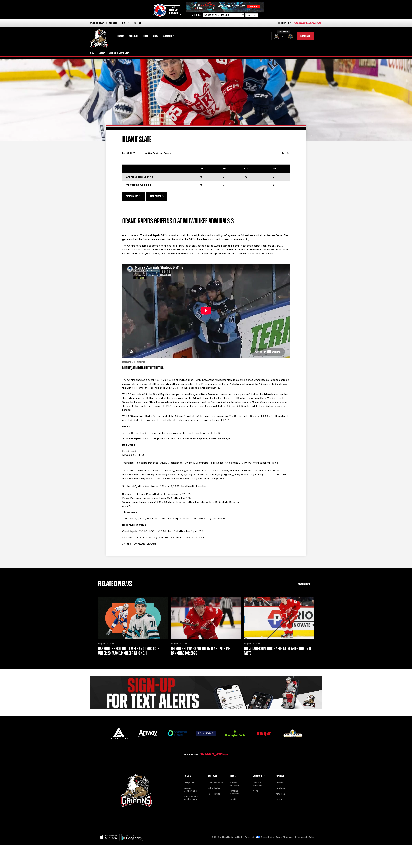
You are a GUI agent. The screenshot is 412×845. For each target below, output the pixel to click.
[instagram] (134, 23)
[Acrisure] (119, 733)
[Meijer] (264, 733)
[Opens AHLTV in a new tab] (225, 6)
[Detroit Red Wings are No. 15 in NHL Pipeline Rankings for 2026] (206, 618)
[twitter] (129, 23)
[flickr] (140, 23)
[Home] (99, 38)
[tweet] (288, 153)
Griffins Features (234, 792)
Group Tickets (191, 783)
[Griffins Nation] (206, 692)
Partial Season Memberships (191, 797)
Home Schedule (215, 783)
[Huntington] (235, 733)
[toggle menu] (320, 36)
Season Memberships (190, 789)
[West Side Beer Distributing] (293, 733)
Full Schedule (214, 788)
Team (145, 35)
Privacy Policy (267, 837)
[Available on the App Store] (109, 837)
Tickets (120, 35)
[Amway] (148, 733)
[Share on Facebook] (283, 153)
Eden (311, 837)
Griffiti (233, 799)
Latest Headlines (107, 53)
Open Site (252, 15)
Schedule (133, 35)
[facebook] (123, 23)
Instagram (280, 794)
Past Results (214, 794)
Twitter (279, 783)
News (155, 35)
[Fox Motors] (206, 733)
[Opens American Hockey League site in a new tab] (167, 10)
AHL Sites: (197, 15)
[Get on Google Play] (132, 837)
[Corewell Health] (177, 733)
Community (168, 35)
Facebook (280, 788)
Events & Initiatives (257, 784)
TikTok (279, 799)
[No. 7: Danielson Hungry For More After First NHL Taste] (279, 618)
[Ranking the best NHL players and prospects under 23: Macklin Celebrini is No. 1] (133, 618)
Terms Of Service (284, 837)
